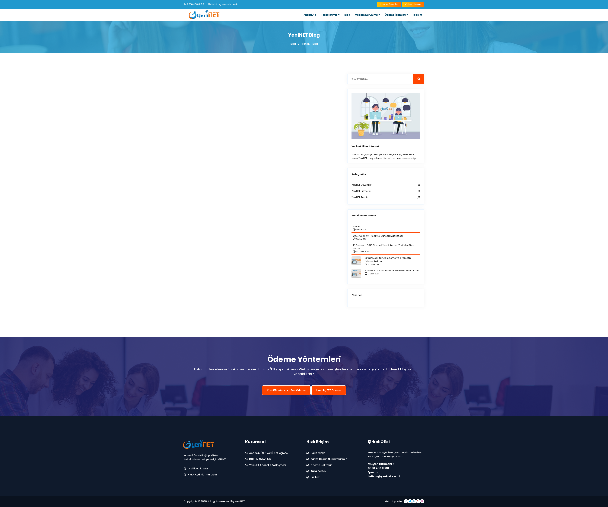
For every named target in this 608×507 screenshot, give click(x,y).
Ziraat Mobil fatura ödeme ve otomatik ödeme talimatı (388, 259)
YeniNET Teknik (386, 197)
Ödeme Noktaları (321, 465)
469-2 (356, 226)
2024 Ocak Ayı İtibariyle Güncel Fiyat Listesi (378, 235)
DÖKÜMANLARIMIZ (260, 459)
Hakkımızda (317, 453)
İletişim (417, 15)
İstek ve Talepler (389, 4)
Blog (347, 15)
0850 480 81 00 (378, 468)
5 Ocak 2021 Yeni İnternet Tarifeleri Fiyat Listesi (392, 270)
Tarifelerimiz (329, 15)
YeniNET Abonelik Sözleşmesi (267, 465)
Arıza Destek (318, 471)
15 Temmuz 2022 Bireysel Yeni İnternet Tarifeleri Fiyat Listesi (384, 247)
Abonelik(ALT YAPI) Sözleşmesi (268, 453)
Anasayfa (310, 15)
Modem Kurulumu (366, 15)
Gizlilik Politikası (198, 468)
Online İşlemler (413, 4)
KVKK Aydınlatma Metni (203, 474)
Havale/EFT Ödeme (328, 390)
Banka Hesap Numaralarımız (328, 459)
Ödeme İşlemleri (395, 15)
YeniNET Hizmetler (386, 191)
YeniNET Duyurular (386, 184)
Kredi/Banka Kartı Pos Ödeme (286, 390)
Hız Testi (315, 477)
